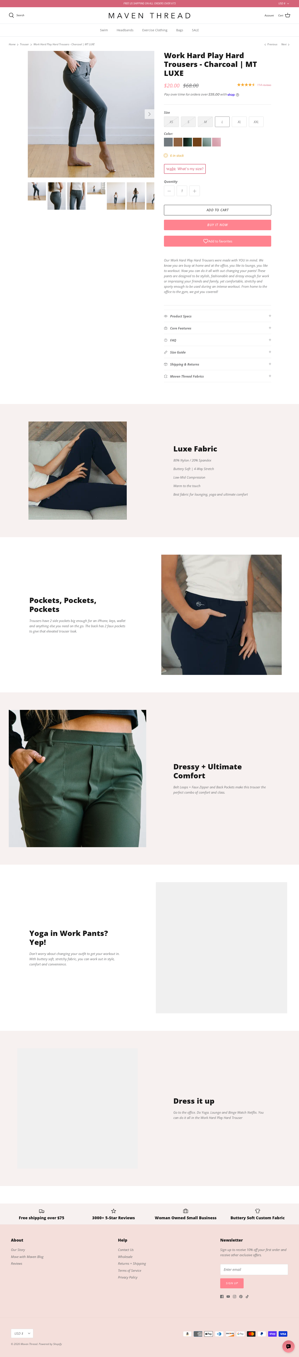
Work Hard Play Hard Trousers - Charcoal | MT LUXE (64, 44)
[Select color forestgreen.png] (188, 145)
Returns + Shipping (132, 1263)
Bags (179, 30)
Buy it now (217, 225)
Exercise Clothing (154, 30)
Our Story (18, 1249)
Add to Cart (218, 210)
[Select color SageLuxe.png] (207, 145)
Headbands (125, 30)
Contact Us (126, 1249)
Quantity (171, 181)
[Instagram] (234, 1296)
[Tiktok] (247, 1296)
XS (171, 122)
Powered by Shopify (50, 1344)
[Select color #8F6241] (178, 145)
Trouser (24, 44)
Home (12, 44)
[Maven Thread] (149, 15)
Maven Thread (29, 1344)
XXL (256, 122)
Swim (104, 30)
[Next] (149, 114)
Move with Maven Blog (27, 1256)
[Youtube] (228, 1296)
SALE (195, 30)
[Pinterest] (241, 1296)
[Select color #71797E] (169, 145)
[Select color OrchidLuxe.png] (216, 145)
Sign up (232, 1283)
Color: (168, 133)
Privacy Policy (127, 1277)
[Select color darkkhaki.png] (197, 145)
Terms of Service (129, 1270)
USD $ (281, 3)
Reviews (16, 1263)
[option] (91, 114)
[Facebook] (221, 1296)
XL (239, 122)
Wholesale (125, 1256)
